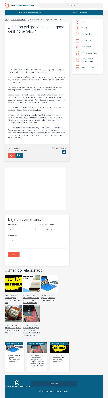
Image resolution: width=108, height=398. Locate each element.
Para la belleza (87, 34)
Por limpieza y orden (89, 53)
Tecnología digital (88, 67)
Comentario (13, 236)
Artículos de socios (80, 13)
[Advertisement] (37, 51)
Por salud (85, 28)
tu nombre (12, 225)
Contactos (71, 5)
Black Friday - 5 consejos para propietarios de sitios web (59, 359)
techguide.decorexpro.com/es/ (23, 5)
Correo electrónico (46, 225)
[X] (64, 152)
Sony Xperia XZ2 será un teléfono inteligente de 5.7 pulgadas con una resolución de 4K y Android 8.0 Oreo (37, 361)
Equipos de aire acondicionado (87, 60)
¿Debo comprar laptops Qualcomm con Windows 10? (14, 359)
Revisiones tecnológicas (32, 13)
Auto (83, 22)
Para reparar (86, 47)
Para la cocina (87, 41)
